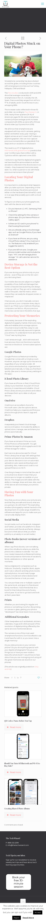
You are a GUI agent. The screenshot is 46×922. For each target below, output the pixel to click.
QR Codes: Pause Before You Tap (18, 721)
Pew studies (13, 93)
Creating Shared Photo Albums (17, 808)
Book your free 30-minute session (18, 882)
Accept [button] (38, 912)
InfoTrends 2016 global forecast (17, 150)
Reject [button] (16, 918)
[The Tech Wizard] (5, 4)
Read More (28, 917)
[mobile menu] (42, 4)
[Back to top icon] (23, 901)
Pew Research (31, 112)
